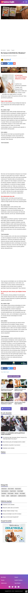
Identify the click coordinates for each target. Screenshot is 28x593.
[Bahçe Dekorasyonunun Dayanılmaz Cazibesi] (7, 397)
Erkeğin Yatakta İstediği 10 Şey (10, 510)
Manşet (16, 493)
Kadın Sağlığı (10, 493)
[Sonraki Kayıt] (25, 408)
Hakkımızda (4, 583)
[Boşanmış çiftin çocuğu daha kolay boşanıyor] (7, 383)
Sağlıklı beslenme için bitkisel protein (20, 390)
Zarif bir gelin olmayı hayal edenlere (20, 403)
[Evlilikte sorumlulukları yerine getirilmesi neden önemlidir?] (14, 423)
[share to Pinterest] (14, 63)
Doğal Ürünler (13, 491)
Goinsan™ (21, 591)
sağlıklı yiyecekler (22, 495)
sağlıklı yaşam (14, 495)
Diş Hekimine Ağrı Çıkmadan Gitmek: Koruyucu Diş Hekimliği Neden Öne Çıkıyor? (15, 438)
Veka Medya (7, 59)
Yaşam (3, 495)
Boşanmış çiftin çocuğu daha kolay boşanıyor (7, 390)
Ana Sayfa (3, 577)
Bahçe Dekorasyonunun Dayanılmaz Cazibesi (7, 403)
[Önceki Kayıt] (22, 408)
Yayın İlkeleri (17, 583)
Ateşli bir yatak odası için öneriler (11, 507)
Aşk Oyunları (18, 488)
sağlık (7, 495)
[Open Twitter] (12, 587)
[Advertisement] (14, 34)
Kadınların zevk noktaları (8, 448)
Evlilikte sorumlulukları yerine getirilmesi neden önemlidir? (13, 433)
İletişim (16, 577)
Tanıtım (2, 580)
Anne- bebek (11, 488)
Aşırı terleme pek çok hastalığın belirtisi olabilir (14, 442)
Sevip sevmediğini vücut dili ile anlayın (12, 513)
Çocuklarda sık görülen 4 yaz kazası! (11, 445)
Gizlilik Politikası (18, 580)
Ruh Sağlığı (22, 493)
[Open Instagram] (15, 587)
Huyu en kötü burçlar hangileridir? (11, 517)
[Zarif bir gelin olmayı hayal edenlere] (21, 397)
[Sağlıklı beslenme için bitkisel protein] (21, 383)
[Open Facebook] (9, 587)
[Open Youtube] (18, 587)
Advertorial (4, 488)
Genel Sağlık (20, 491)
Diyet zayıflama (5, 491)
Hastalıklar (4, 493)
